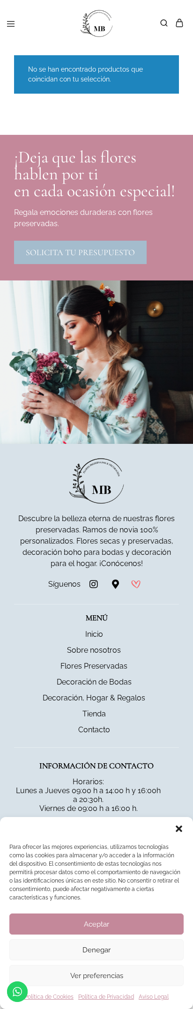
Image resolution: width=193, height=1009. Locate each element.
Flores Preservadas (93, 666)
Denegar (96, 950)
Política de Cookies (49, 997)
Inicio (94, 634)
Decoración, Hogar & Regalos (94, 697)
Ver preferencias (96, 976)
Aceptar (96, 924)
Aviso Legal (154, 997)
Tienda (94, 713)
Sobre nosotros (94, 650)
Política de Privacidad (106, 997)
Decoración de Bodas (94, 682)
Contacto (94, 729)
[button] (179, 828)
